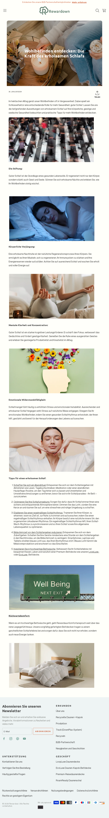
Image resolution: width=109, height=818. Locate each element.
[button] (5, 10)
